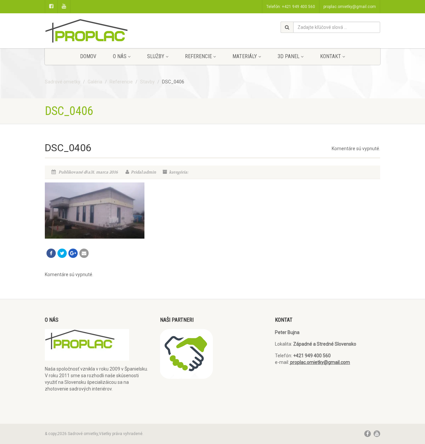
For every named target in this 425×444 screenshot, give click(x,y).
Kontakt (330, 56)
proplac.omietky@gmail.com (349, 6)
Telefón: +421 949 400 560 (290, 6)
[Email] (84, 253)
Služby (155, 56)
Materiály (244, 56)
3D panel (288, 56)
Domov (88, 56)
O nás (120, 56)
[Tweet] (62, 253)
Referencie (198, 56)
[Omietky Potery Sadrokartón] (97, 34)
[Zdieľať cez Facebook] (51, 253)
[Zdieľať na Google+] (73, 253)
